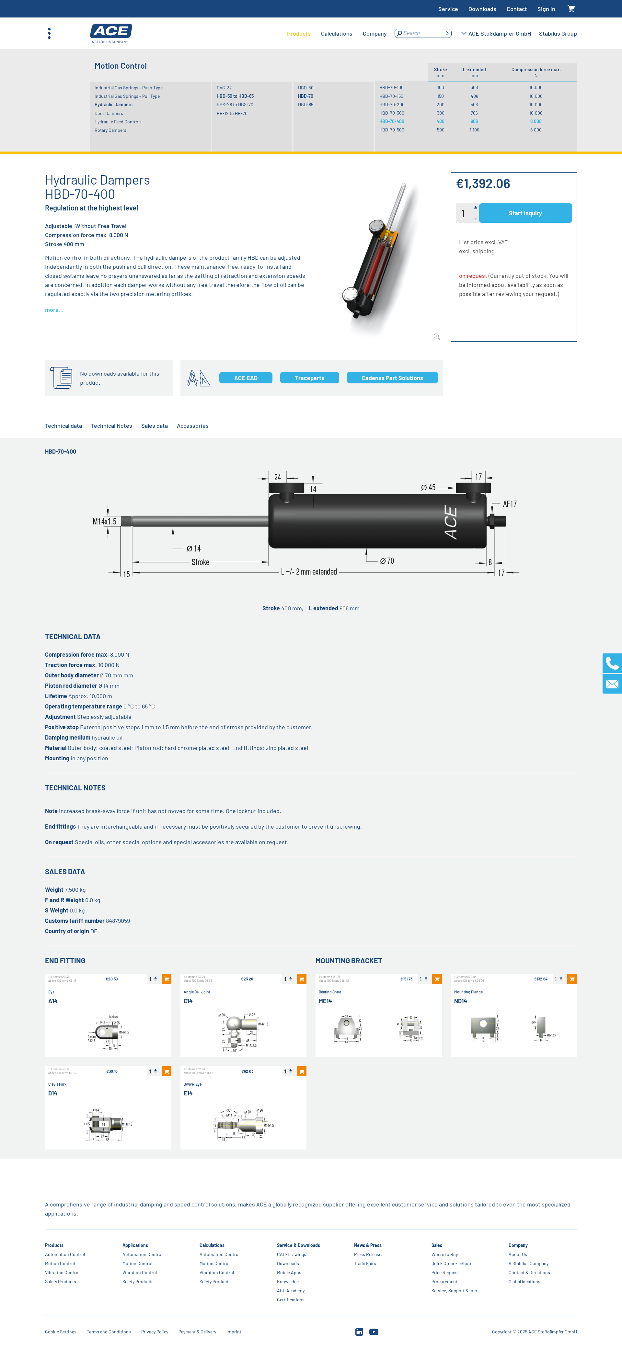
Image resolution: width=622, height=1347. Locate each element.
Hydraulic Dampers (113, 104)
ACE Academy (291, 1290)
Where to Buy (445, 1254)
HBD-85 (305, 104)
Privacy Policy (154, 1331)
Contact (517, 8)
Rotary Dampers (110, 130)
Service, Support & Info (454, 1290)
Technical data (63, 425)
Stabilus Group (558, 33)
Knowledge (288, 1281)
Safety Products (60, 1281)
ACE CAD (246, 377)
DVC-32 (224, 87)
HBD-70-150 (391, 96)
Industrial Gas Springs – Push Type (129, 87)
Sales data (154, 425)
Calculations (212, 1245)
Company (518, 1245)
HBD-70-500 (391, 129)
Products (54, 1245)
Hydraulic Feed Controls (118, 121)
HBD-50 (306, 87)
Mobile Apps (289, 1272)
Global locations (524, 1281)
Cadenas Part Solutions (392, 377)
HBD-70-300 (391, 113)
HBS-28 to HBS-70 (235, 104)
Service (448, 8)
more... (54, 309)
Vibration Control (62, 1272)
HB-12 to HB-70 (232, 113)
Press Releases (369, 1254)
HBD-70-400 (391, 121)
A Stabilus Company (528, 1263)
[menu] (337, 33)
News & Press (368, 1245)
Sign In (546, 8)
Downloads (482, 8)
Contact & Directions (529, 1272)
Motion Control (60, 1263)
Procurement (444, 1281)
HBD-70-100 (391, 87)
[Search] (447, 33)
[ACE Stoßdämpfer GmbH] (111, 33)
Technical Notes (111, 425)
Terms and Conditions (109, 1331)
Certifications (291, 1299)
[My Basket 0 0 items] (571, 9)
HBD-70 (305, 96)
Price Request (445, 1272)
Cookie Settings (60, 1331)
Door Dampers (109, 113)
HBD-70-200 (392, 104)
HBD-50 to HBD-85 (235, 96)
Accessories (193, 425)
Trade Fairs (365, 1263)
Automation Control (65, 1254)
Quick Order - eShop (451, 1263)
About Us (518, 1254)
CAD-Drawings (291, 1254)
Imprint (233, 1331)
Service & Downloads (298, 1245)
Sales (437, 1245)
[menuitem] (299, 33)
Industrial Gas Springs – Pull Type (127, 96)
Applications (135, 1245)
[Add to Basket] (166, 979)
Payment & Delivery (197, 1331)
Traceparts (309, 377)
